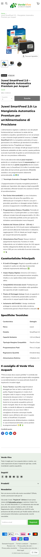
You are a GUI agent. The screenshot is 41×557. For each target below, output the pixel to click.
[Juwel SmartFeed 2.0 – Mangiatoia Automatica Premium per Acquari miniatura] (4, 63)
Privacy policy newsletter (9, 548)
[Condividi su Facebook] (2, 433)
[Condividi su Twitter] (6, 433)
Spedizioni (33, 544)
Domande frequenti (8, 544)
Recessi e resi (11, 546)
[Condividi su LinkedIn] (10, 433)
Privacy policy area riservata (28, 548)
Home (3, 13)
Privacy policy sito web (25, 546)
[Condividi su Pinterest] (14, 433)
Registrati (33, 522)
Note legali (20, 550)
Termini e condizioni (22, 544)
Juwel (3, 90)
